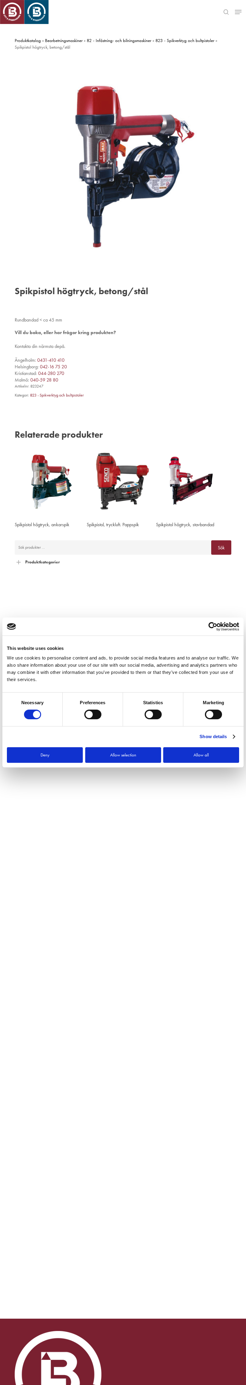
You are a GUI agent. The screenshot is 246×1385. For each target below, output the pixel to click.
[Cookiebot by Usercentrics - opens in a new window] (213, 626)
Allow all (201, 755)
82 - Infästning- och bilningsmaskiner (119, 40)
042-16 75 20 (53, 367)
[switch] (92, 714)
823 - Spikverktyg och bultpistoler (184, 40)
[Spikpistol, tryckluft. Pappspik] (121, 481)
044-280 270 (51, 373)
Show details (213, 736)
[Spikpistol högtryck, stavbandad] (190, 481)
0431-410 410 (50, 360)
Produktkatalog (28, 40)
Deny (45, 755)
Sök (221, 548)
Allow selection (123, 755)
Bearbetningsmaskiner (63, 40)
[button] (238, 12)
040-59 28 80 (44, 380)
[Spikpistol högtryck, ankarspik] (49, 481)
